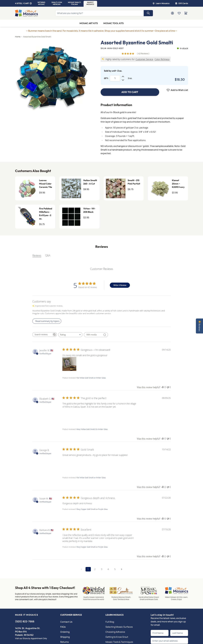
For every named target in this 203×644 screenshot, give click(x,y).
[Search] (148, 13)
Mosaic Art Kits (89, 23)
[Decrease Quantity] (123, 80)
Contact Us (66, 621)
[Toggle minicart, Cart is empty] (186, 13)
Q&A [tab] (47, 255)
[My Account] (172, 13)
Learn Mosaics (163, 3)
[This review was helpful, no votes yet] (163, 387)
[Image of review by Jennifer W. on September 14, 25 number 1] (69, 364)
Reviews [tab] (36, 255)
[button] (41, 3)
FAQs (63, 626)
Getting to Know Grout (116, 636)
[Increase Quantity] (123, 76)
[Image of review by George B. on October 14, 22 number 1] (69, 464)
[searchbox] (42, 335)
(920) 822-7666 (24, 621)
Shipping (65, 636)
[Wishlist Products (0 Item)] (179, 13)
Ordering (65, 631)
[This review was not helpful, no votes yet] (168, 387)
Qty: (106, 78)
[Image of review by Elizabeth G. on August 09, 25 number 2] (85, 415)
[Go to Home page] (26, 13)
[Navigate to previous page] (81, 569)
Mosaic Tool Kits (113, 23)
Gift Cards (183, 3)
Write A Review (119, 285)
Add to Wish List (179, 90)
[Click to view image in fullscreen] (52, 77)
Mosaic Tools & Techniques (119, 641)
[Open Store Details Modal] (31, 3)
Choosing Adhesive (115, 631)
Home (17, 36)
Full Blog (109, 621)
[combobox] (70, 334)
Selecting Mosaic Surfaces (119, 626)
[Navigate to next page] (121, 569)
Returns (64, 641)
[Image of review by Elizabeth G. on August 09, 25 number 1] (69, 415)
